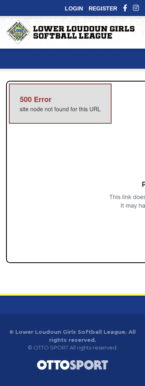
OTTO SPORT (50, 347)
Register (103, 8)
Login (74, 8)
